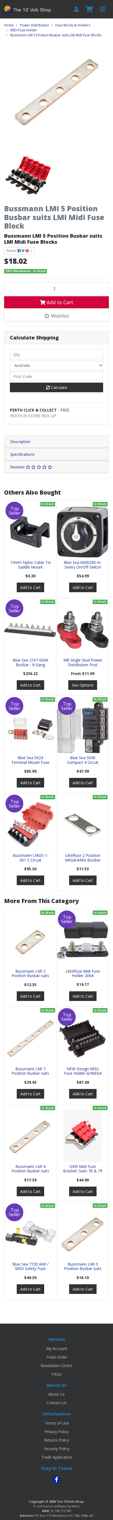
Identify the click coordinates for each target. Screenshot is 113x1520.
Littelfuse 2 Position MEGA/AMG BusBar (82, 858)
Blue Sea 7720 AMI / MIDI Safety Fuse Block (30, 1268)
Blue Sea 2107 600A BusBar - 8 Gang (30, 662)
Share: (12, 250)
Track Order (56, 1357)
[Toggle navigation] (102, 9)
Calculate (58, 387)
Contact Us (56, 1402)
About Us (56, 1394)
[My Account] (76, 9)
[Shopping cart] (89, 9)
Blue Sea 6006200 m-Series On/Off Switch (83, 565)
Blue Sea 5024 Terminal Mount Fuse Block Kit (30, 762)
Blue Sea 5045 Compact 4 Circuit (82, 760)
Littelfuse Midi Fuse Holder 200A (83, 973)
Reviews (18, 467)
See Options (83, 685)
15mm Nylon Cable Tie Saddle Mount (30, 565)
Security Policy (56, 1448)
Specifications (22, 454)
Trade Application (56, 1457)
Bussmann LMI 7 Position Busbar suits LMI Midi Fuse (30, 1073)
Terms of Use (56, 1423)
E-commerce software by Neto (56, 1506)
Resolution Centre (56, 1365)
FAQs (56, 1374)
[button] (56, 316)
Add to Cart (59, 302)
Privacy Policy (56, 1431)
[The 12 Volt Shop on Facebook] (56, 1479)
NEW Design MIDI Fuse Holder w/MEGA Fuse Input (83, 1073)
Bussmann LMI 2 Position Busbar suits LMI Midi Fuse (30, 975)
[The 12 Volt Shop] (28, 8)
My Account (56, 1348)
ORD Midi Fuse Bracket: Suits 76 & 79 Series (82, 1171)
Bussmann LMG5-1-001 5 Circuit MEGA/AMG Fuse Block (30, 862)
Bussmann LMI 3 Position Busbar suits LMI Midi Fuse (82, 1268)
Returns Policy (56, 1440)
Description (20, 441)
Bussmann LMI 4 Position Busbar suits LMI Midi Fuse (30, 1171)
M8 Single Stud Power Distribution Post (82, 662)
